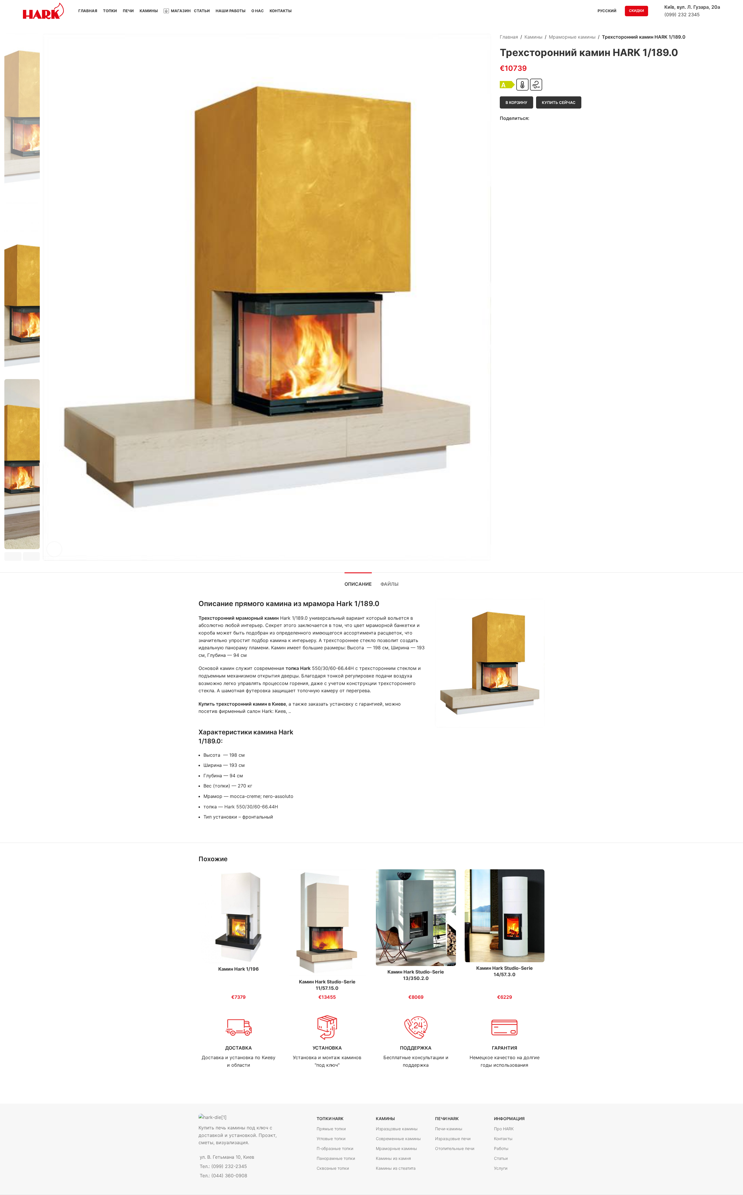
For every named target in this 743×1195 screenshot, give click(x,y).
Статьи (501, 1158)
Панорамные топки (336, 1158)
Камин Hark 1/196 (238, 969)
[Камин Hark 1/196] (239, 916)
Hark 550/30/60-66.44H (251, 807)
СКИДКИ (636, 10)
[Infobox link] (239, 1041)
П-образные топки (335, 1148)
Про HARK (504, 1128)
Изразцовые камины (397, 1128)
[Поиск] (656, 11)
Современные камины (398, 1138)
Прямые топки (331, 1128)
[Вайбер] (559, 118)
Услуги (500, 1168)
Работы (501, 1148)
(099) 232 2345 (682, 14)
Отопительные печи (454, 1148)
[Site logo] (43, 10)
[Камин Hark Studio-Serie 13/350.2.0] (416, 917)
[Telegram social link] (552, 118)
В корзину (516, 102)
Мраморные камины (572, 37)
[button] (12, 556)
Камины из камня (393, 1158)
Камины (533, 37)
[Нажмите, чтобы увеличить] (54, 549)
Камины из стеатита (396, 1168)
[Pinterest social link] (546, 118)
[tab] (358, 581)
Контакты (503, 1138)
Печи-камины (448, 1128)
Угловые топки (331, 1138)
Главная (509, 37)
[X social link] (539, 118)
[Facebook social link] (532, 118)
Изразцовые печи (452, 1138)
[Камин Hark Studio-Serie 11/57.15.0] (327, 922)
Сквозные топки (333, 1168)
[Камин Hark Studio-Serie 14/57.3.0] (505, 916)
